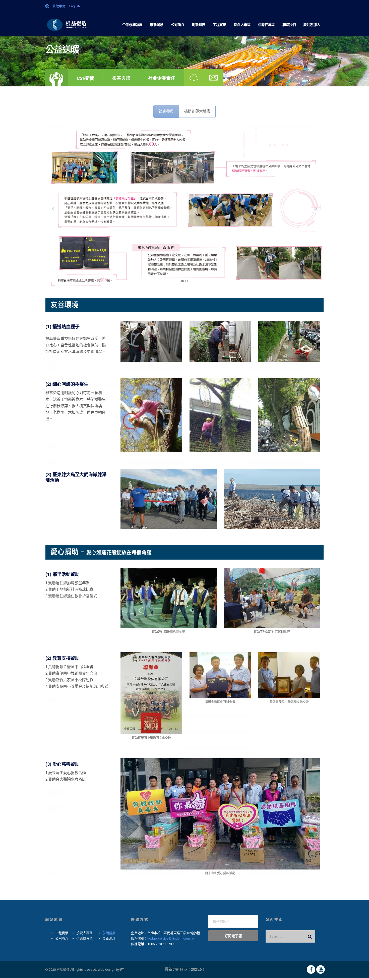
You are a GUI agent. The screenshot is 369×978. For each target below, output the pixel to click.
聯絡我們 (289, 25)
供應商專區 (266, 25)
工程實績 (219, 25)
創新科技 (198, 25)
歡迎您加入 (311, 25)
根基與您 (121, 78)
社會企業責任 (161, 78)
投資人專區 (242, 25)
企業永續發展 (132, 25)
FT (122, 969)
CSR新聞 (85, 78)
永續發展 (108, 933)
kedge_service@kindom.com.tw (170, 938)
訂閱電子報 (233, 935)
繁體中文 (59, 6)
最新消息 (156, 25)
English (74, 6)
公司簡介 (177, 25)
